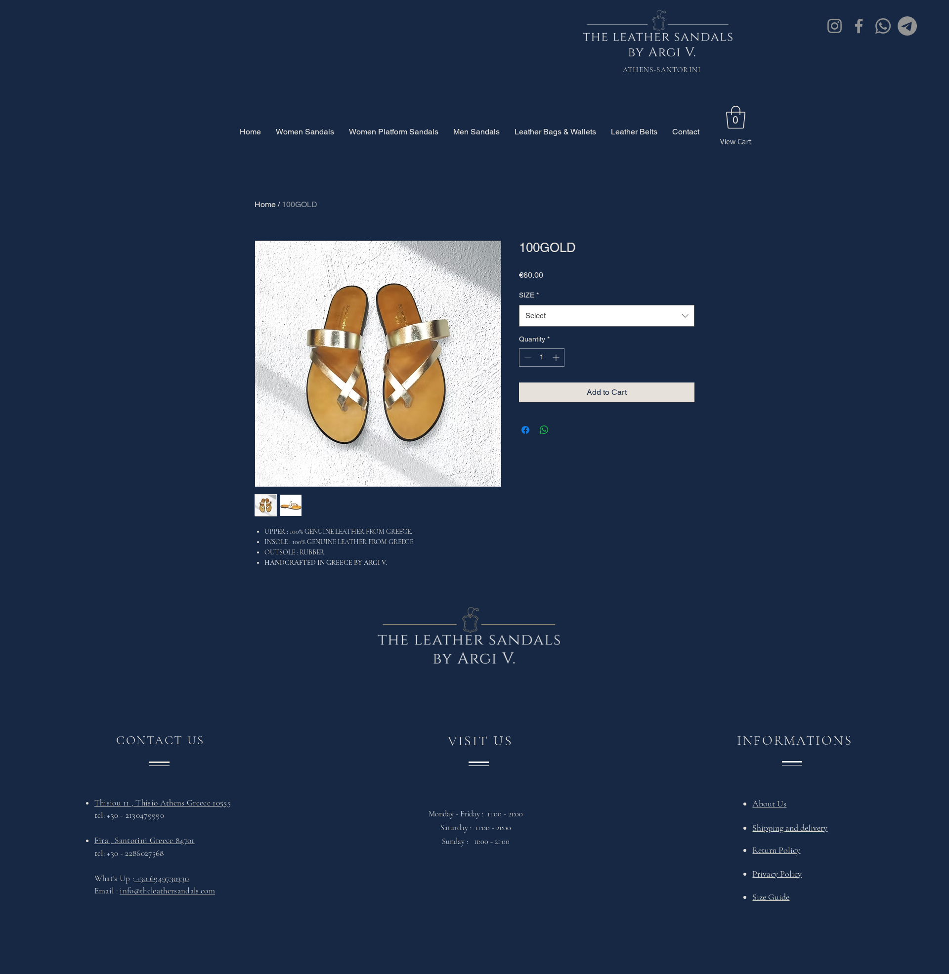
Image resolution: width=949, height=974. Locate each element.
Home (265, 204)
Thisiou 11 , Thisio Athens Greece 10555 (162, 803)
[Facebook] (858, 26)
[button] (735, 117)
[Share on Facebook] (525, 430)
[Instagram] (834, 26)
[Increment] (557, 357)
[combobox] (606, 316)
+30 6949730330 (161, 878)
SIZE (529, 295)
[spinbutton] (542, 357)
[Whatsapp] (883, 26)
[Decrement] (526, 357)
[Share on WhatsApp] (544, 430)
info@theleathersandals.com (167, 891)
